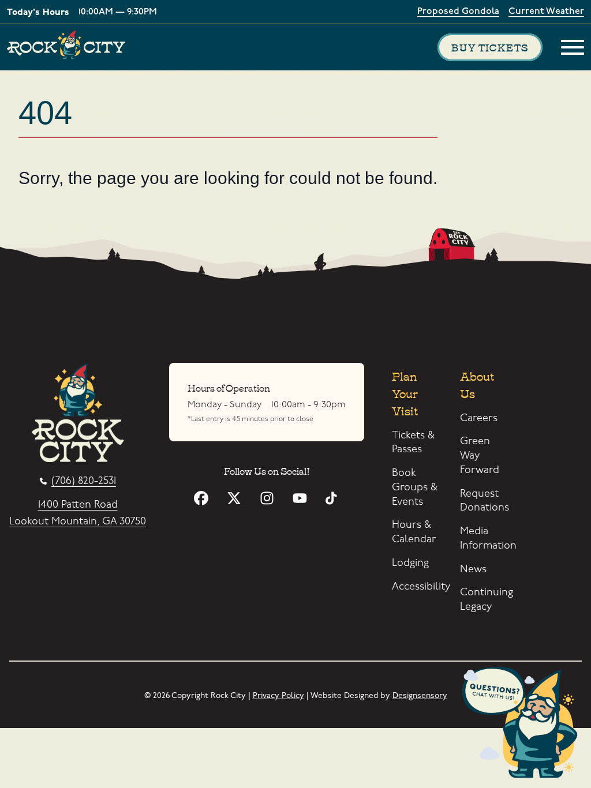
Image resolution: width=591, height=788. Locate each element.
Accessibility (421, 586)
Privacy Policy (278, 695)
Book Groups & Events (414, 487)
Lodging (410, 563)
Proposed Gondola (458, 12)
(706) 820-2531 (83, 481)
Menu (572, 47)
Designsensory (419, 695)
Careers (479, 418)
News (473, 569)
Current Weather (546, 12)
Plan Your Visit (405, 392)
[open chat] (523, 724)
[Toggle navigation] (572, 47)
